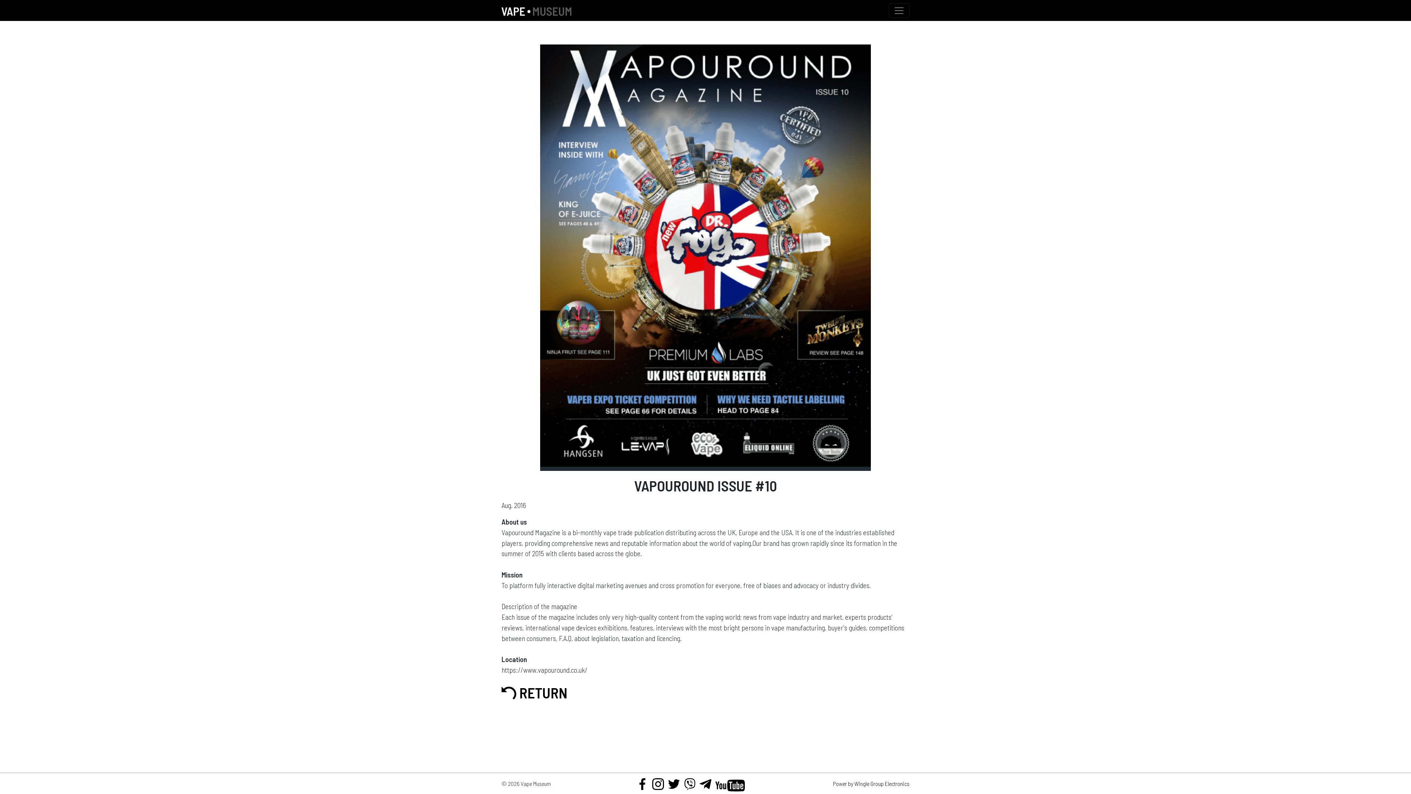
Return (541, 692)
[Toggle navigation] (899, 10)
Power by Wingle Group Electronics (871, 783)
